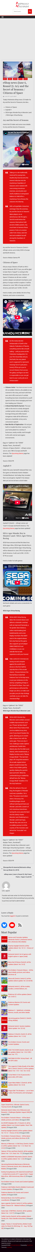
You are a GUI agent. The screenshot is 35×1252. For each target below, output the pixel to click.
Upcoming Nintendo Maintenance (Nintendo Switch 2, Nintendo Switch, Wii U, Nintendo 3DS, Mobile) (16, 1166)
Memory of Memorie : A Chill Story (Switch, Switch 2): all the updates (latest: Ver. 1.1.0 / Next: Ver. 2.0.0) (17, 1146)
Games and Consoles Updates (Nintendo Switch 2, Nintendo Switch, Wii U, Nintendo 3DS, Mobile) (20, 940)
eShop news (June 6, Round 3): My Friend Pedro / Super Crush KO (18, 875)
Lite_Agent (14, 96)
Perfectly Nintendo (15, 1245)
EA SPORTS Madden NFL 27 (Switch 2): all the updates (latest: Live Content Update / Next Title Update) (16, 1125)
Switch (20, 78)
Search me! (30, 11)
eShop (5, 78)
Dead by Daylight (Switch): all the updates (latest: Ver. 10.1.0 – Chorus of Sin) (20, 948)
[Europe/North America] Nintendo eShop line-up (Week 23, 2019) (17, 868)
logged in (13, 916)
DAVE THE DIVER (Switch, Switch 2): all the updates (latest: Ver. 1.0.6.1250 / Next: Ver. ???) (20, 1052)
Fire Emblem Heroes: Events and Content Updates (17, 1182)
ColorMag (9, 1247)
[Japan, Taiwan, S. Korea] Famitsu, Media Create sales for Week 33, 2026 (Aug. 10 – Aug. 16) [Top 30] (16, 1226)
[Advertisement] (17, 36)
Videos (25, 78)
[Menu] (2, 17)
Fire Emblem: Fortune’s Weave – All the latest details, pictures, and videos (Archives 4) (20, 972)
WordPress (30, 1245)
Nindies (15, 78)
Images (9, 78)
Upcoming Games (17, 453)
